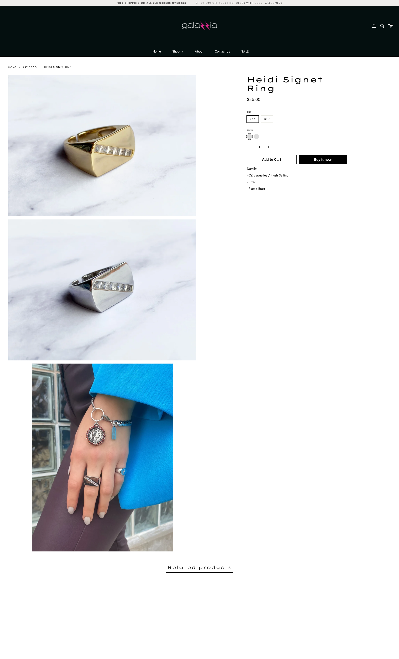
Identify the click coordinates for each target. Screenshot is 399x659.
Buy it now (322, 160)
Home (157, 51)
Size (249, 112)
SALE (245, 51)
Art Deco (30, 67)
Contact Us (222, 51)
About (199, 51)
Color (250, 130)
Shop (176, 51)
